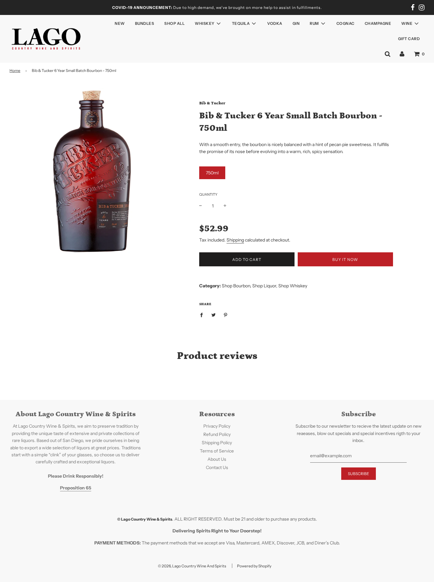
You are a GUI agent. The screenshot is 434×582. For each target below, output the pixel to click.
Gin (296, 23)
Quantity (208, 194)
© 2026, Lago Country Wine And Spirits (192, 566)
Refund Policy (217, 434)
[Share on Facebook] (203, 314)
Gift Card (409, 38)
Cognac (345, 23)
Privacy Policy (216, 426)
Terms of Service (217, 451)
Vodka (274, 23)
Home (15, 70)
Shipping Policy (217, 442)
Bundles (144, 23)
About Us (216, 459)
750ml (212, 173)
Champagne (378, 23)
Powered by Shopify (254, 566)
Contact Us (217, 467)
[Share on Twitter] (213, 314)
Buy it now (345, 259)
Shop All (174, 23)
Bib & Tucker (212, 103)
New (120, 23)
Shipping (235, 240)
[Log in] (402, 54)
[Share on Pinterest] (225, 314)
